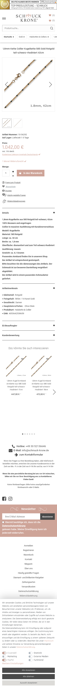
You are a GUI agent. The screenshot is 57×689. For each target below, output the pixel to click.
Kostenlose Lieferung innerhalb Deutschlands (20, 154)
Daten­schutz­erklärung (26, 647)
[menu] (4, 18)
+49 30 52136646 (36, 446)
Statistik (38, 652)
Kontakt (28, 559)
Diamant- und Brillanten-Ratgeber (28, 577)
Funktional (38, 660)
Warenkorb (53, 20)
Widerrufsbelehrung (28, 596)
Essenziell (11, 652)
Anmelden (28, 545)
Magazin (28, 564)
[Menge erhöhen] (13, 172)
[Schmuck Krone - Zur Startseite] (28, 17)
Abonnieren (47, 517)
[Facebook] (4, 498)
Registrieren (28, 550)
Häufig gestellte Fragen (28, 573)
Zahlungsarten (28, 582)
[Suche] (51, 28)
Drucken (8, 191)
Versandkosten (28, 586)
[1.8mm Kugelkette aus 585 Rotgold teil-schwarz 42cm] (28, 84)
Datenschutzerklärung (28, 591)
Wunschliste (53, 15)
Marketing (12, 656)
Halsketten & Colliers (38, 37)
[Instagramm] (10, 498)
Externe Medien (41, 656)
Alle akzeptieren (28, 670)
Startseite (8, 37)
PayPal (10, 660)
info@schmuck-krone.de (35, 450)
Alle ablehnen (28, 676)
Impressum (48, 641)
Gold (21, 37)
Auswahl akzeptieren (28, 683)
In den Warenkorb (32, 173)
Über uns (29, 568)
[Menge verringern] (13, 176)
